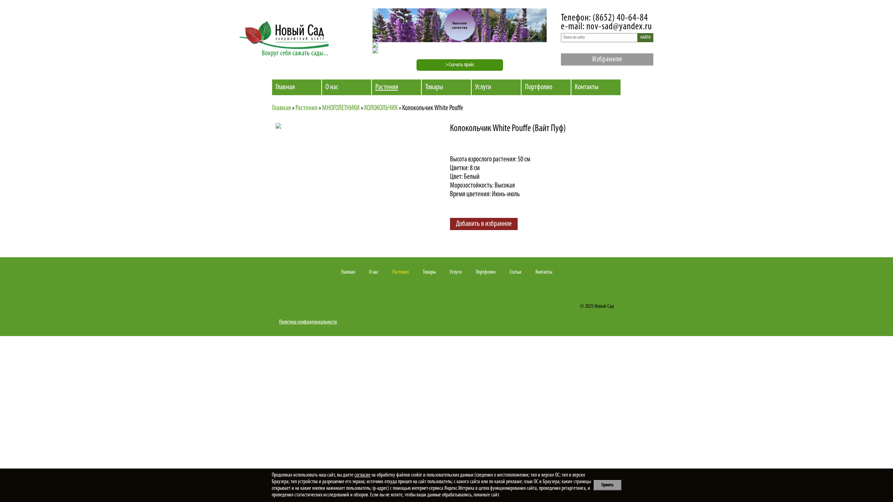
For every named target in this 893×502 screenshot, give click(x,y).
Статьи (515, 272)
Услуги (483, 87)
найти (645, 37)
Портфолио (538, 87)
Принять (607, 485)
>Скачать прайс (459, 65)
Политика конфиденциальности (308, 322)
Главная (285, 87)
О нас (331, 87)
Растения (386, 87)
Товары (434, 87)
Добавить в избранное (484, 224)
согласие (362, 475)
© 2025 (586, 306)
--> (337, 184)
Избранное (607, 59)
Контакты (587, 87)
